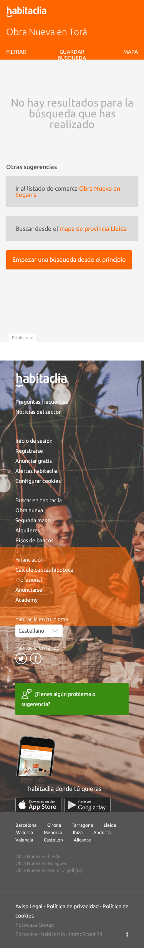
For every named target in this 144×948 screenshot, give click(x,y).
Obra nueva (29, 510)
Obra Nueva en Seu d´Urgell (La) (49, 870)
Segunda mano (33, 520)
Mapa (130, 52)
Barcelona (25, 825)
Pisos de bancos (34, 540)
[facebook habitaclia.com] (35, 658)
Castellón (53, 839)
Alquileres (27, 530)
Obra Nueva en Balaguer (41, 863)
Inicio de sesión (34, 441)
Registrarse (29, 451)
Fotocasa (26, 934)
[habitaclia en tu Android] (88, 805)
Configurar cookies (38, 481)
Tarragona (82, 825)
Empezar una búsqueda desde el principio (69, 259)
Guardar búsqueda (72, 55)
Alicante (82, 839)
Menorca (53, 832)
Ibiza (78, 832)
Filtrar (16, 52)
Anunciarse (28, 590)
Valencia (24, 839)
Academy (26, 600)
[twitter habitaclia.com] (21, 658)
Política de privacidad (72, 906)
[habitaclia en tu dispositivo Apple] (38, 805)
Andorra (102, 832)
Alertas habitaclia (36, 471)
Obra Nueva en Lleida (37, 856)
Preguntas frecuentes (41, 402)
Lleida (110, 825)
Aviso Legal (29, 906)
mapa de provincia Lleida (93, 228)
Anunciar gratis (33, 461)
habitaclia (53, 934)
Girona (54, 825)
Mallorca (24, 832)
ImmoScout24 (86, 934)
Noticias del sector (38, 412)
